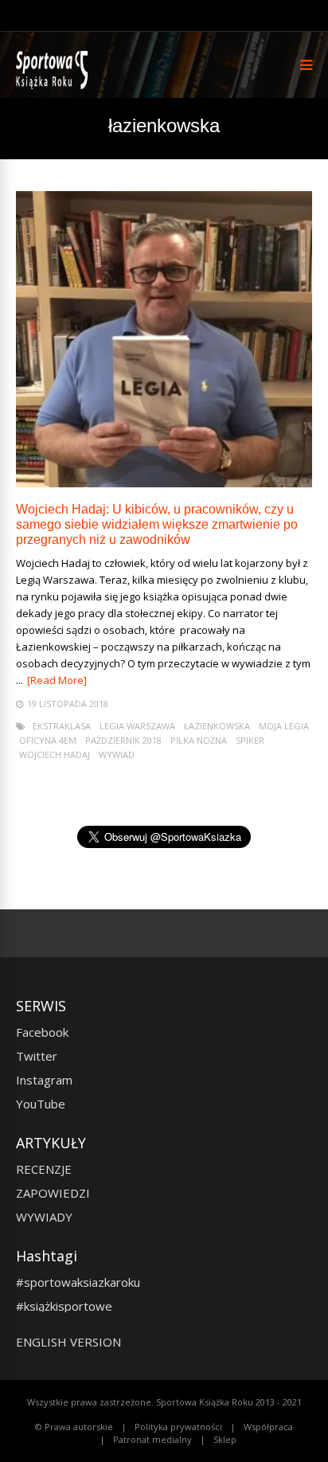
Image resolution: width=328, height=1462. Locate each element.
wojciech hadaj (54, 754)
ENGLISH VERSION (68, 1342)
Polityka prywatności (178, 1427)
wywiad (117, 754)
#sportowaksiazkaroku (78, 1282)
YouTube (40, 1104)
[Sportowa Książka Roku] (54, 85)
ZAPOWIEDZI (53, 1193)
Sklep (224, 1439)
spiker (250, 740)
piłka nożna (198, 740)
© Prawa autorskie (74, 1427)
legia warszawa (137, 725)
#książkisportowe (64, 1306)
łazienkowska (217, 725)
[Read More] (57, 680)
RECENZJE (44, 1169)
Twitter (36, 1056)
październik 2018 (123, 740)
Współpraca (268, 1427)
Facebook (42, 1032)
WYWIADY (44, 1217)
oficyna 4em (47, 740)
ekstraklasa (62, 725)
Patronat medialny (152, 1439)
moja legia (284, 725)
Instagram (44, 1080)
